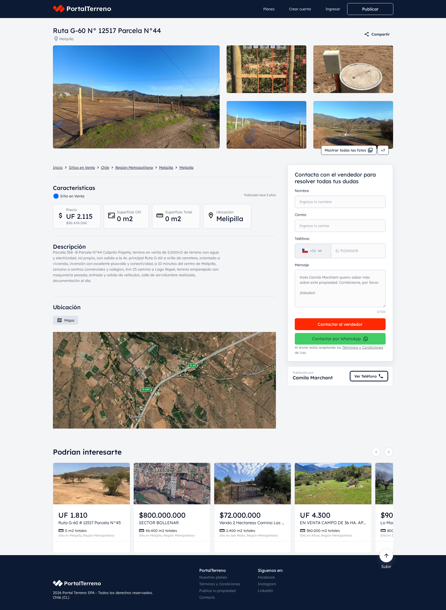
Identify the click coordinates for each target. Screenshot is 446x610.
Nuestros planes (213, 577)
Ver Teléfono (365, 376)
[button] (164, 380)
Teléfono (302, 238)
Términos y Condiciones (362, 347)
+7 (383, 150)
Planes (269, 9)
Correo (300, 214)
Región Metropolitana (134, 167)
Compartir (380, 34)
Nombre (302, 190)
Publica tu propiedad (217, 590)
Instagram (267, 584)
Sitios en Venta (82, 167)
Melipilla (66, 39)
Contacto (207, 597)
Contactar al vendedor (340, 324)
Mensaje (302, 265)
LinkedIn (265, 590)
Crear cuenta (300, 9)
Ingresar (332, 9)
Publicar (370, 9)
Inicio (58, 167)
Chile (105, 167)
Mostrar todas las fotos (345, 150)
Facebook (266, 577)
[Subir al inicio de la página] (386, 555)
